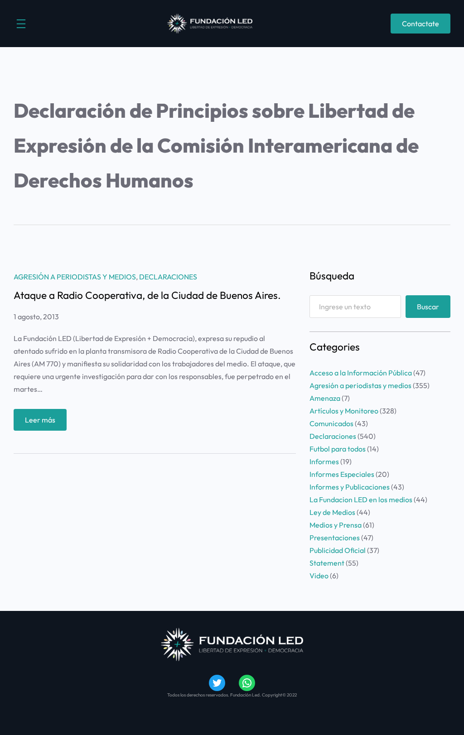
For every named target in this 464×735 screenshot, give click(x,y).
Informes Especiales (341, 474)
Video (319, 575)
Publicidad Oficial (337, 550)
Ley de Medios (332, 512)
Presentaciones (334, 537)
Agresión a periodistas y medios (75, 276)
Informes (324, 461)
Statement (326, 562)
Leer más (46, 423)
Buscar (428, 306)
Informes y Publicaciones (349, 486)
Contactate (420, 23)
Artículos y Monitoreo (343, 410)
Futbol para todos (337, 448)
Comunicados (331, 423)
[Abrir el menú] (21, 23)
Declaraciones (168, 276)
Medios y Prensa (335, 524)
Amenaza (324, 398)
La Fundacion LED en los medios (360, 499)
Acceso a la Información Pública (360, 372)
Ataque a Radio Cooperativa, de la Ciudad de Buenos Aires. (147, 295)
